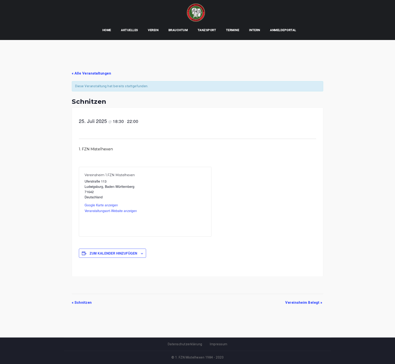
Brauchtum (178, 30)
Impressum (218, 344)
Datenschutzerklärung (185, 344)
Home (106, 30)
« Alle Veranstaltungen (91, 73)
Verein (153, 30)
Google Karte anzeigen (101, 205)
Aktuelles (129, 30)
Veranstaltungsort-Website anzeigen (111, 210)
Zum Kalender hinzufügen (113, 253)
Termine (232, 30)
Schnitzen (82, 302)
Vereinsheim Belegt (303, 302)
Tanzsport (207, 30)
